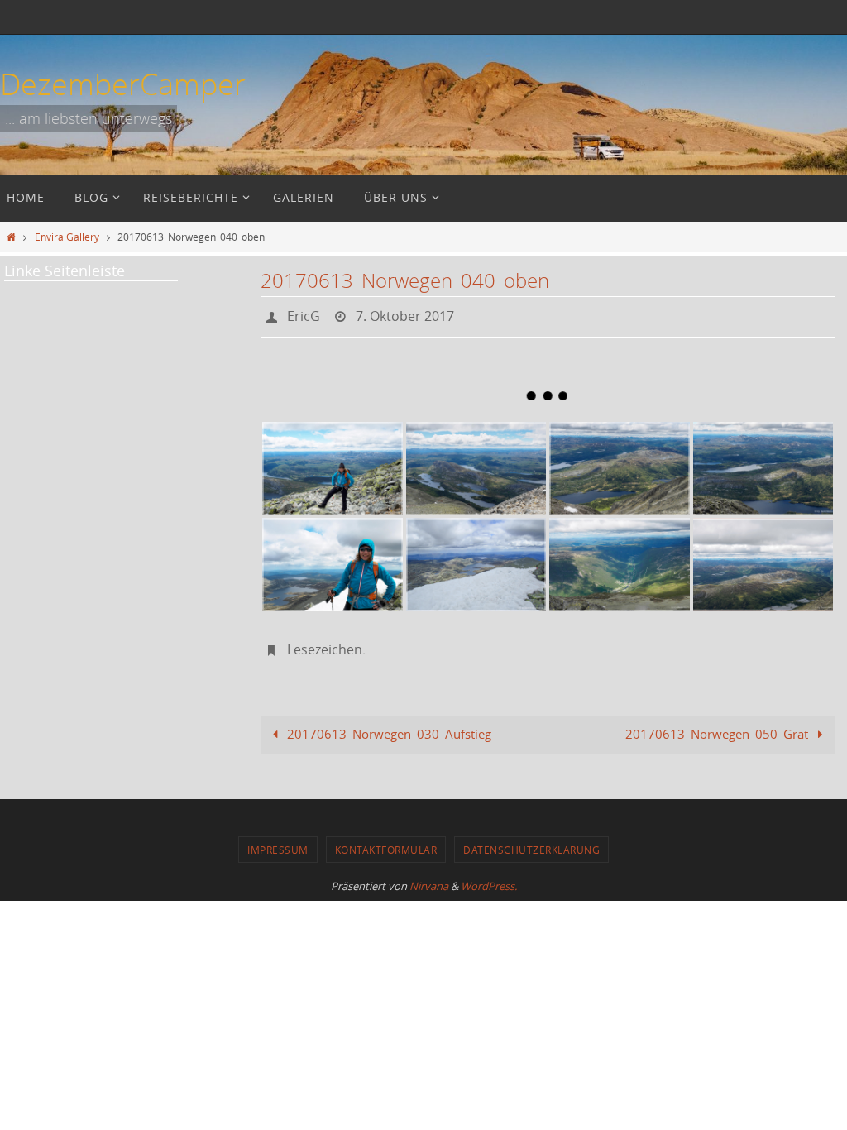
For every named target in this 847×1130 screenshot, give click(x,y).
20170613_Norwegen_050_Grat (718, 724)
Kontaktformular (386, 840)
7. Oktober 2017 (405, 314)
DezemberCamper (123, 83)
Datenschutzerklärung (531, 840)
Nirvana (428, 876)
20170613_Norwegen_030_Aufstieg (387, 724)
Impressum (278, 840)
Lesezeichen (324, 643)
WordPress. (489, 876)
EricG (303, 314)
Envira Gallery (67, 236)
